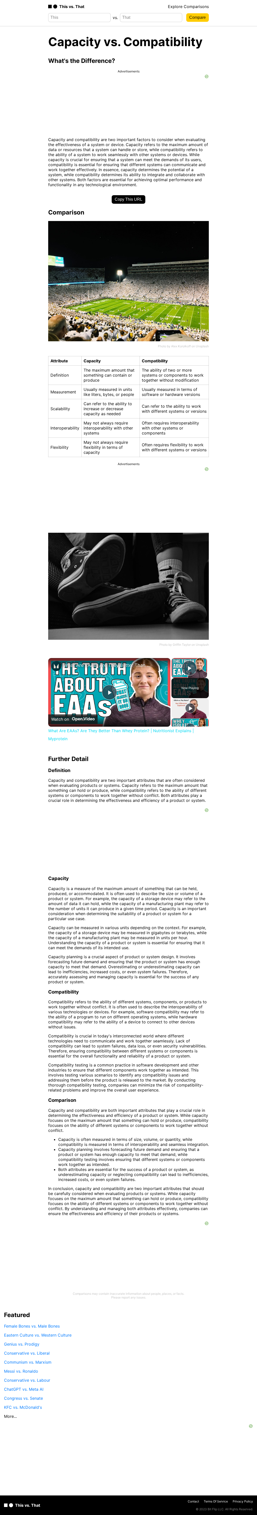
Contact (193, 1501)
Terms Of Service (216, 1501)
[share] (160, 670)
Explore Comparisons (188, 6)
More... (10, 1416)
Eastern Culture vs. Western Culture (38, 1335)
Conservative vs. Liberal (27, 1353)
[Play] (190, 708)
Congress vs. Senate (23, 1398)
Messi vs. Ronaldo (21, 1371)
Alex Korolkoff (181, 346)
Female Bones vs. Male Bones (32, 1326)
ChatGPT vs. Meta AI (23, 1389)
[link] (56, 666)
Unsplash (202, 346)
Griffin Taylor (182, 644)
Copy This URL (128, 199)
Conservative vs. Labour (27, 1380)
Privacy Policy (243, 1501)
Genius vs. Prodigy (21, 1344)
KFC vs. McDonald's (23, 1407)
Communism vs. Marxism (27, 1362)
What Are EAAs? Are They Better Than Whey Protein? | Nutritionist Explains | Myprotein (108, 665)
